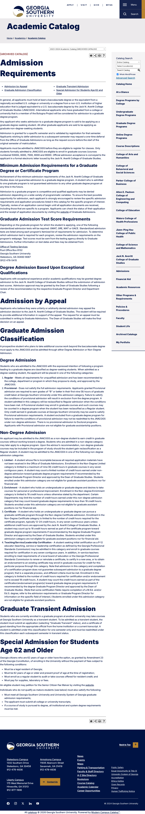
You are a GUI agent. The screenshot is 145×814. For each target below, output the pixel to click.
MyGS (109, 5)
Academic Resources (128, 287)
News (80, 756)
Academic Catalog (36, 38)
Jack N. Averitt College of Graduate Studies (127, 259)
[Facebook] (8, 803)
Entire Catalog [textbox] (123, 62)
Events (81, 760)
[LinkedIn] (30, 803)
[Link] (33, 11)
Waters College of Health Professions (127, 220)
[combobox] (77, 49)
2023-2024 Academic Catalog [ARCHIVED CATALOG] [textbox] (73, 49)
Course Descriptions (127, 146)
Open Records (118, 784)
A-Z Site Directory (87, 775)
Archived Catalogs (126, 334)
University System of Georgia (124, 774)
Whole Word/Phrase (128, 74)
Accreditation (117, 777)
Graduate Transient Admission (72, 86)
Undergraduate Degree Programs (126, 113)
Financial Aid (123, 279)
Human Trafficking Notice (123, 791)
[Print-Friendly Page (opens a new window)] (99, 55)
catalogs (32, 812)
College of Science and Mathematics (127, 246)
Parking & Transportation (91, 767)
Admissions (122, 271)
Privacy (114, 788)
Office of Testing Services (14, 246)
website (64, 212)
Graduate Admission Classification (23, 90)
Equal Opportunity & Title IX (124, 771)
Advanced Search (125, 77)
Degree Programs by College (127, 102)
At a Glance (122, 92)
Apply (70, 5)
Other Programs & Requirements (126, 297)
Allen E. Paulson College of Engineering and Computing (125, 197)
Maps (80, 763)
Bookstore (83, 779)
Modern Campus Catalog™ (105, 812)
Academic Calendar (87, 786)
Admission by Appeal (15, 86)
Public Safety (117, 767)
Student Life (123, 326)
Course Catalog (85, 783)
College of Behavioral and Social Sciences (125, 169)
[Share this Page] (95, 55)
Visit (84, 5)
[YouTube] (37, 803)
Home (9, 38)
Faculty (120, 318)
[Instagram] (15, 803)
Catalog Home (124, 84)
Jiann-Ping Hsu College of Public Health (126, 233)
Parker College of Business (126, 182)
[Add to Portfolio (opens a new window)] (91, 55)
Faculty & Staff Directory (90, 771)
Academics (20, 38)
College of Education (128, 210)
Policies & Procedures (122, 308)
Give (96, 5)
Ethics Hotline (117, 781)
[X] (23, 803)
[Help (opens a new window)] (104, 55)
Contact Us (52, 782)
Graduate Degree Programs (125, 125)
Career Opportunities (88, 790)
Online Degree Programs (124, 136)
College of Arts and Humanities (127, 156)
